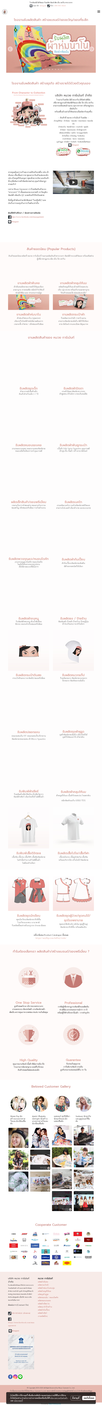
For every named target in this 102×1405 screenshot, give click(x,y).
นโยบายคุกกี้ (18, 1401)
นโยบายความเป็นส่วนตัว (59, 1398)
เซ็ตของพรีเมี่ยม (64, 133)
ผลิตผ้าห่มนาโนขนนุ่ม (46, 1288)
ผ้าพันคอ (67, 121)
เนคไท (73, 133)
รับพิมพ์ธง (81, 136)
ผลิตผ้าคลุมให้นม (44, 1291)
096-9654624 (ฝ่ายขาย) (21, 1313)
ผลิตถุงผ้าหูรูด (43, 1294)
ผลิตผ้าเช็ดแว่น (44, 1303)
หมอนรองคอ (71, 130)
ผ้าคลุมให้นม (58, 121)
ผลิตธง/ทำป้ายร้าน (45, 1306)
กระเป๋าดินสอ (66, 139)
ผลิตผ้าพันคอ (43, 1281)
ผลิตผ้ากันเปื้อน (44, 1310)
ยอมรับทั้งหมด (89, 1398)
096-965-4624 (60, 5)
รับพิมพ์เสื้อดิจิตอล (84, 142)
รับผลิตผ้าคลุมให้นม (73, 792)
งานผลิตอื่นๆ (43, 1316)
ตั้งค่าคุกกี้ (75, 1398)
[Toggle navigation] (99, 12)
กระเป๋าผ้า (79, 127)
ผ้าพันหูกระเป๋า (82, 130)
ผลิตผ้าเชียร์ (42, 1313)
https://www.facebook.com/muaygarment (27, 217)
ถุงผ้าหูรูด (60, 142)
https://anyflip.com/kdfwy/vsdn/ (51, 938)
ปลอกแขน (81, 139)
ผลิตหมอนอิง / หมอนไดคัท (48, 1297)
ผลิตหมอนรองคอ (44, 1300)
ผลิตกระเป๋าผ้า (43, 1285)
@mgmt (43, 5)
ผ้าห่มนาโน (62, 127)
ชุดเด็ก (86, 127)
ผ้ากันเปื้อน (65, 136)
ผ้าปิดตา (63, 130)
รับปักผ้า (73, 142)
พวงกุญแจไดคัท (82, 133)
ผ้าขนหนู (73, 136)
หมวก (74, 139)
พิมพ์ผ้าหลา (71, 127)
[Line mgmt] (63, 151)
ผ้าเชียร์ (66, 142)
